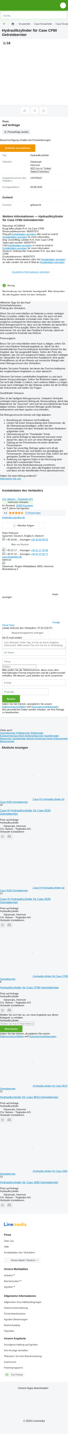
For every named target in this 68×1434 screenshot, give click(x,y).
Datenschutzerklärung (16, 1307)
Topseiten (9, 1330)
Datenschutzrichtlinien (14, 706)
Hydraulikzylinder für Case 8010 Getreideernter (29, 1097)
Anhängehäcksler (34, 735)
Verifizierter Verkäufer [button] (18, 502)
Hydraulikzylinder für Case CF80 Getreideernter (29, 987)
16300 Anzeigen (24, 505)
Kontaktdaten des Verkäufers (19, 1252)
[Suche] (63, 15)
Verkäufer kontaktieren (17, 148)
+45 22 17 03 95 (39, 550)
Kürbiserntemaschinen (12, 735)
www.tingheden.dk (12, 556)
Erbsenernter (61, 738)
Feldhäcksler (23, 733)
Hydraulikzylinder (39, 155)
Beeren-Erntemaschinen (40, 738)
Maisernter (6, 738)
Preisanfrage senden (18, 132)
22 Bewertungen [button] (33, 513)
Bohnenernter (7, 741)
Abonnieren (11, 1029)
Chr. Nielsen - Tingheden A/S (17, 499)
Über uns (9, 1241)
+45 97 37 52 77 (39, 554)
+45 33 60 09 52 (39, 539)
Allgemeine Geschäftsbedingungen (22, 1302)
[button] (63, 5)
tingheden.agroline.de (13, 517)
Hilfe (6, 1246)
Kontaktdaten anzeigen (23, 234)
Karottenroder (51, 735)
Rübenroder (37, 733)
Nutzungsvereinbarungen (44, 706)
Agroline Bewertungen (16, 1319)
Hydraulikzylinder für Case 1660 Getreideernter (29, 1182)
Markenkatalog (12, 1325)
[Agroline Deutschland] (21, 5)
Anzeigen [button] (25, 539)
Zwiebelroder (19, 738)
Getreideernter (8, 733)
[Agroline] (13, 24)
